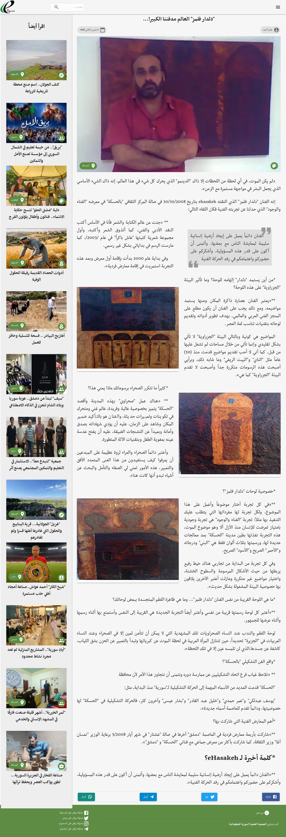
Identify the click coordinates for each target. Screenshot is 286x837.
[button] (271, 797)
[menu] (278, 7)
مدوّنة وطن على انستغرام (71, 823)
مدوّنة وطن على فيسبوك (71, 812)
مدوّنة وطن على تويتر (72, 818)
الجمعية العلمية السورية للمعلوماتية (248, 824)
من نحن (259, 812)
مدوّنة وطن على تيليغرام (71, 828)
